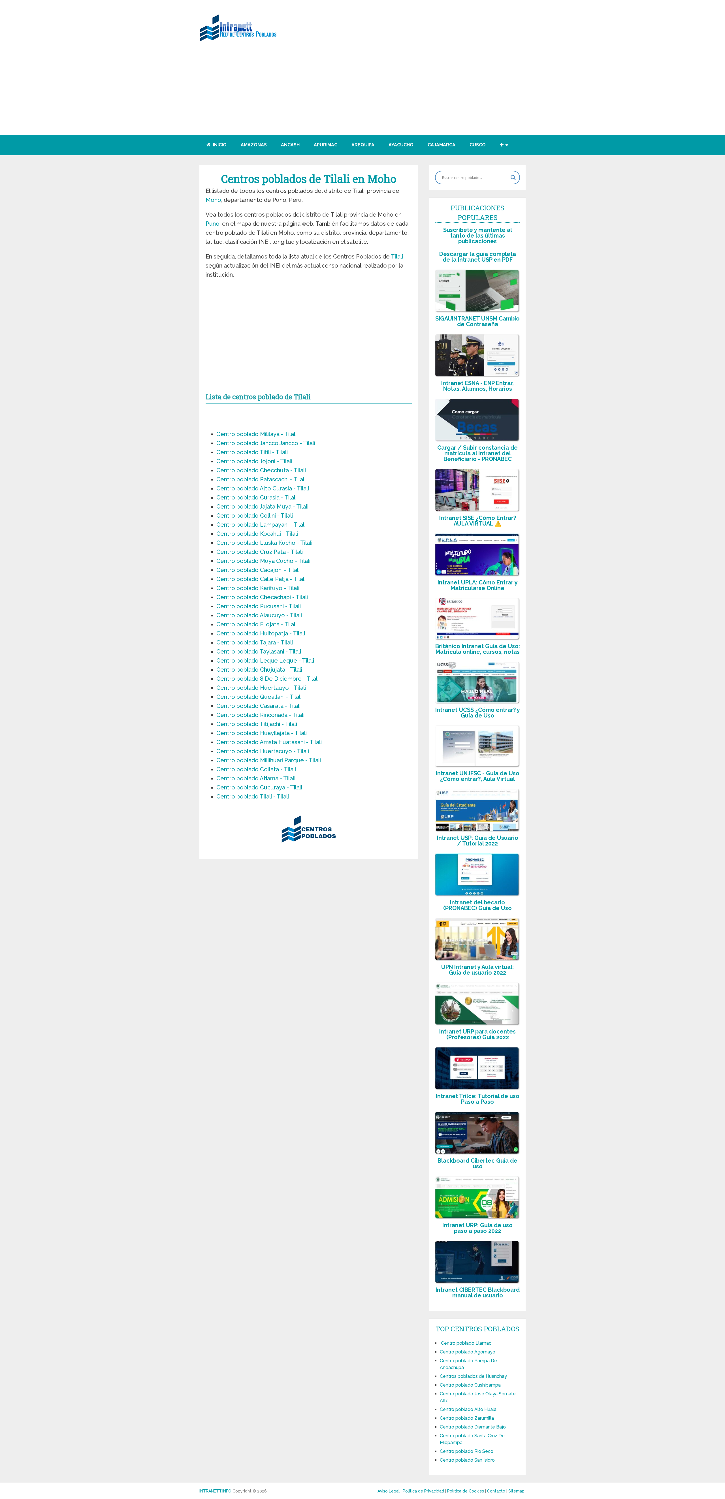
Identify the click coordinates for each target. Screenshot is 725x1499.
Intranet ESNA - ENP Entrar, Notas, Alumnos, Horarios (477, 386)
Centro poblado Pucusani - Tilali (258, 606)
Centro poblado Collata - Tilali (256, 769)
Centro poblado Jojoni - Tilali (254, 461)
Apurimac (325, 145)
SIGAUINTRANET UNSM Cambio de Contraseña (477, 321)
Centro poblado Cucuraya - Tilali (259, 787)
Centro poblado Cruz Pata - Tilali (259, 551)
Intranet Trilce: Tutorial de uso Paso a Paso (477, 1099)
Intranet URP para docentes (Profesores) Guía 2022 (477, 1034)
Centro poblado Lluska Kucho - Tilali (264, 542)
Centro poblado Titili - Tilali (252, 452)
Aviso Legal (389, 1491)
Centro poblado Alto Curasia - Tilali (262, 488)
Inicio (219, 145)
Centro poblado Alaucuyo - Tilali (259, 615)
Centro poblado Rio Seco (466, 1451)
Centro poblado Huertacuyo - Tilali (262, 751)
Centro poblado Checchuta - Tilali (261, 470)
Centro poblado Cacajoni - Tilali (258, 570)
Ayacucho (401, 145)
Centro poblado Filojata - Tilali (256, 624)
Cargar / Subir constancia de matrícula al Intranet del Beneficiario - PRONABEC (477, 453)
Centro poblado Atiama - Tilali (255, 778)
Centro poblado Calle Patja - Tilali (261, 579)
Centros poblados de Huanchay (473, 1376)
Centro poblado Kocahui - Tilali (257, 533)
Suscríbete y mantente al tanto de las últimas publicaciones (477, 236)
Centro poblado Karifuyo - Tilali (257, 588)
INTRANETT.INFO (215, 1491)
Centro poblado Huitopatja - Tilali (260, 633)
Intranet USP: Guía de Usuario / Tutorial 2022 (477, 840)
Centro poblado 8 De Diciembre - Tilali (267, 678)
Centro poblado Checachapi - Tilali (262, 597)
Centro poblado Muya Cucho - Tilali (263, 561)
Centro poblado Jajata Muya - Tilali (262, 506)
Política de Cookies (466, 1491)
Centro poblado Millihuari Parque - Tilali (268, 760)
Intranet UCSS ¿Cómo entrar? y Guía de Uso (477, 712)
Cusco (478, 145)
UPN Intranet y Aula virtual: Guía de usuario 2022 (477, 970)
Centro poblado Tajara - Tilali (254, 642)
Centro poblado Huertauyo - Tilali (261, 687)
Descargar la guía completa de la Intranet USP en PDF (477, 257)
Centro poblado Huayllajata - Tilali (261, 733)
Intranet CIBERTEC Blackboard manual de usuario (478, 1292)
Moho (213, 200)
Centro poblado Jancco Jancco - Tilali (265, 443)
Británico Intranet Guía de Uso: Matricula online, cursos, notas (477, 649)
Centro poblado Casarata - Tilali (258, 705)
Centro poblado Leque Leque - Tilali (265, 660)
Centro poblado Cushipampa (470, 1385)
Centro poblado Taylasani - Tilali (258, 651)
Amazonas (254, 145)
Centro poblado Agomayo (467, 1352)
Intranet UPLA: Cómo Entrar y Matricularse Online (478, 585)
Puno (212, 223)
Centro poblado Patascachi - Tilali (261, 479)
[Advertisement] (362, 95)
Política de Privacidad (424, 1491)
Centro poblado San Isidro (467, 1460)
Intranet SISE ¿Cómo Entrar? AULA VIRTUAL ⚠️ (477, 520)
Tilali (397, 256)
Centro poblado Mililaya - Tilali (256, 434)
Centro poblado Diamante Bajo (473, 1427)
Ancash (290, 145)
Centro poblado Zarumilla (467, 1418)
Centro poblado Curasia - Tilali (256, 497)
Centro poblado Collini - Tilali (254, 515)
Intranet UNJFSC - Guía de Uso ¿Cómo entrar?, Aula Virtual (477, 776)
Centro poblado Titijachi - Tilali (256, 724)
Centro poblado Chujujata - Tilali (259, 669)
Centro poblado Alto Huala (468, 1409)
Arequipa (362, 145)
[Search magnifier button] (513, 177)
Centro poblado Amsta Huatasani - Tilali (269, 742)
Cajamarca (441, 145)
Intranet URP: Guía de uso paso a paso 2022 (477, 1228)
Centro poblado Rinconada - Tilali (260, 715)
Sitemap (516, 1491)
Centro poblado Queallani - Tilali (259, 696)
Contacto (496, 1491)
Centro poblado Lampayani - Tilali (261, 524)
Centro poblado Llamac (465, 1343)
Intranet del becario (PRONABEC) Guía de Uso (477, 905)
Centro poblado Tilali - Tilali (252, 796)
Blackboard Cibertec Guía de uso (477, 1163)
